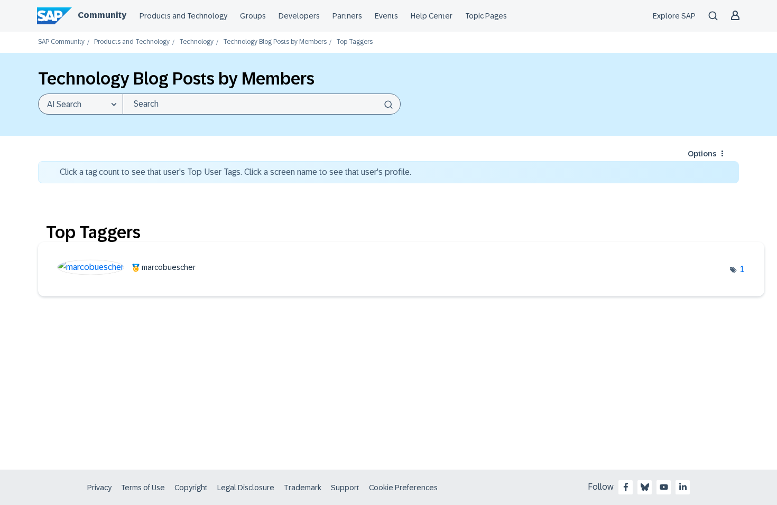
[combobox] (262, 104)
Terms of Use (143, 487)
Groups (253, 16)
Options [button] (702, 153)
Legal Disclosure (245, 487)
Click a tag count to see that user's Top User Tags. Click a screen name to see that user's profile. (235, 171)
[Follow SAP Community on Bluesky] (645, 487)
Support (345, 487)
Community (102, 15)
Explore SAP (674, 16)
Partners (347, 16)
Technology (196, 42)
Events (386, 16)
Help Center (431, 16)
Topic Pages (486, 16)
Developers (299, 16)
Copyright (191, 487)
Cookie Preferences (403, 487)
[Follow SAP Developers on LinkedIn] (683, 487)
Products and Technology (183, 16)
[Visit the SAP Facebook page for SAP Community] (626, 487)
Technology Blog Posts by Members (275, 42)
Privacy (99, 487)
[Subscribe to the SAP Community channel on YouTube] (664, 487)
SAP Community (61, 42)
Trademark (302, 487)
